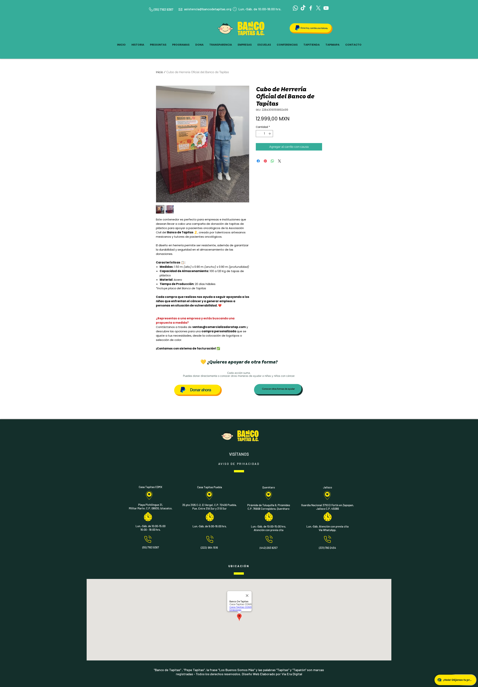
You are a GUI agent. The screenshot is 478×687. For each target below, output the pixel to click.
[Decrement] (258, 133)
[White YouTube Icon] (326, 8)
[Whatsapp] (295, 8)
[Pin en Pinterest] (265, 161)
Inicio (159, 72)
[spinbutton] (264, 133)
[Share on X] (279, 161)
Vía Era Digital (292, 674)
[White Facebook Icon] (311, 8)
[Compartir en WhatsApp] (272, 161)
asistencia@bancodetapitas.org (207, 9)
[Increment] (270, 133)
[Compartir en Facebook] (258, 161)
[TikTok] (303, 8)
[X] (318, 8)
